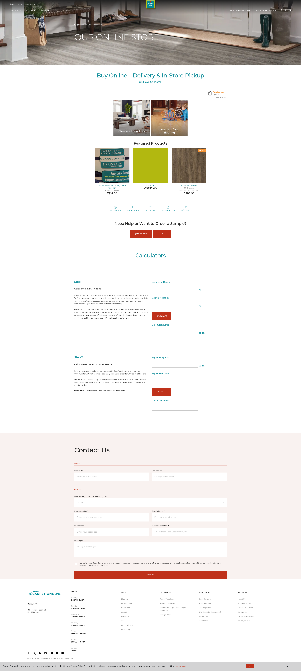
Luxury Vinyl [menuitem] (126, 603)
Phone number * (81, 511)
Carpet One (79, 25)
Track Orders (133, 210)
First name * (79, 470)
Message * (78, 540)
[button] (281, 10)
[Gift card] (150, 165)
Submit (150, 575)
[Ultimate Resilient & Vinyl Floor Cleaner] (112, 165)
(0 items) (290, 10)
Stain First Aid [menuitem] (205, 603)
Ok (250, 666)
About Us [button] (46, 10)
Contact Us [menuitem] (242, 612)
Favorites (150, 210)
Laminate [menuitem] (125, 616)
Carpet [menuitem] (124, 612)
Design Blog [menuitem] (165, 615)
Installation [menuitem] (203, 621)
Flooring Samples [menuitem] (167, 603)
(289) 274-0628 (141, 234)
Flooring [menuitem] (124, 599)
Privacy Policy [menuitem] (244, 621)
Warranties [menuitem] (203, 616)
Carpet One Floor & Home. (45, 658)
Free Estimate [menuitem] (127, 625)
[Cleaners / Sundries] (131, 113)
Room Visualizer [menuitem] (167, 599)
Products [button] (15, 10)
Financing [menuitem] (125, 630)
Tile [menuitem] (122, 621)
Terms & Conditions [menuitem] (246, 616)
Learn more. (180, 666)
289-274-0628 (30, 4)
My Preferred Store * (160, 526)
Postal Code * (79, 526)
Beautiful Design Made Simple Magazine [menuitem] (173, 609)
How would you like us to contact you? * (90, 496)
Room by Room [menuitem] (244, 603)
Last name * (157, 470)
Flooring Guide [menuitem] (205, 608)
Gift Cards (185, 210)
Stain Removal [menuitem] (205, 599)
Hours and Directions (240, 10)
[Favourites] (286, 10)
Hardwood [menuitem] (125, 608)
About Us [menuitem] (242, 599)
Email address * (158, 511)
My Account (115, 210)
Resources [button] (31, 10)
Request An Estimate (266, 10)
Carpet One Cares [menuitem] (245, 608)
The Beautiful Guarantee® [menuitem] (210, 612)
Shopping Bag (168, 210)
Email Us (162, 234)
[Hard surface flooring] (169, 113)
